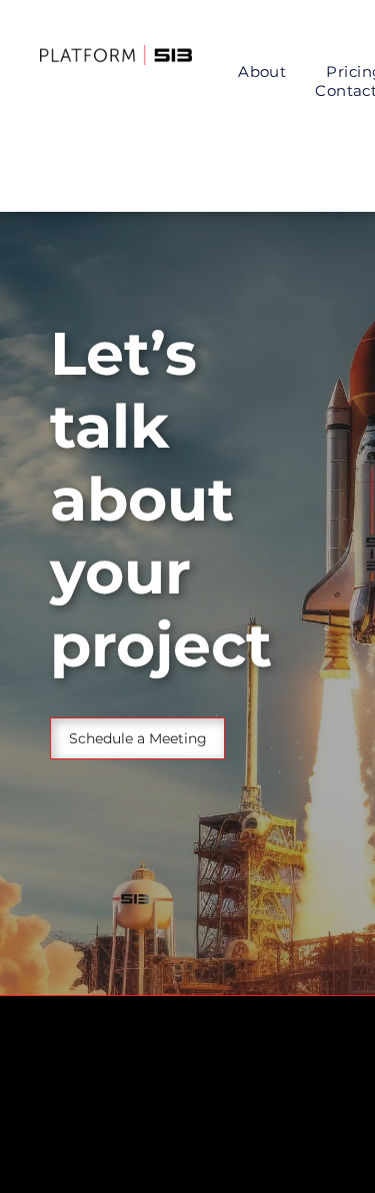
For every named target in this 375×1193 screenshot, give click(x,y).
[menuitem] (262, 71)
